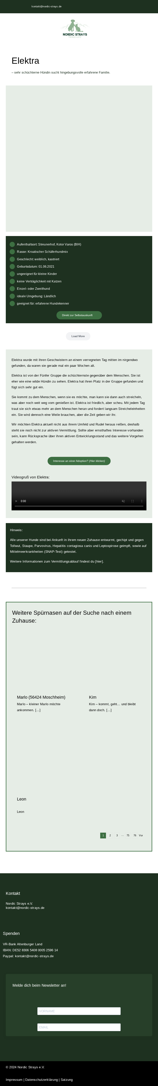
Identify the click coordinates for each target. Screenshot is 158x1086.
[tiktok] (20, 921)
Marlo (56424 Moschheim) (41, 697)
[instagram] (14, 921)
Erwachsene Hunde (105, 659)
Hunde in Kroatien (38, 761)
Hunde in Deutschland (43, 661)
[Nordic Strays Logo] (75, 29)
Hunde (121, 659)
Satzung (67, 1080)
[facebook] (7, 921)
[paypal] (34, 921)
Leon (21, 799)
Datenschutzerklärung (41, 1080)
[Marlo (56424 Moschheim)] (43, 657)
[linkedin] (27, 921)
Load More (78, 336)
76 (135, 835)
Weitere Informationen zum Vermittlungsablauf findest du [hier (56, 561)
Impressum (14, 1080)
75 (128, 835)
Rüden (53, 761)
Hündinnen (121, 663)
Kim (92, 697)
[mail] (41, 921)
